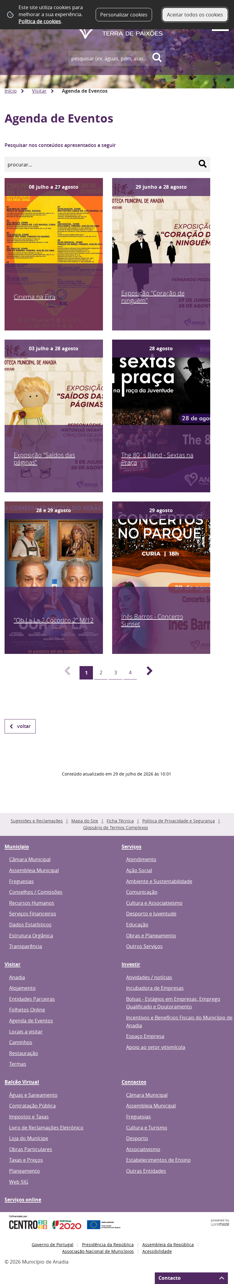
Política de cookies (40, 21)
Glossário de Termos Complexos (115, 827)
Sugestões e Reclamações (37, 821)
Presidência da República (108, 1244)
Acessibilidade (157, 1251)
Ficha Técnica (120, 821)
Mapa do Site (84, 821)
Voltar (24, 726)
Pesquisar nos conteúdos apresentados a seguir (60, 145)
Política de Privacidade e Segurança (178, 821)
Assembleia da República (168, 1244)
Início (11, 90)
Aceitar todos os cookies (195, 14)
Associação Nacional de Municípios (98, 1251)
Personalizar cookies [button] (123, 14)
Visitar (39, 90)
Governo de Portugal (52, 1244)
